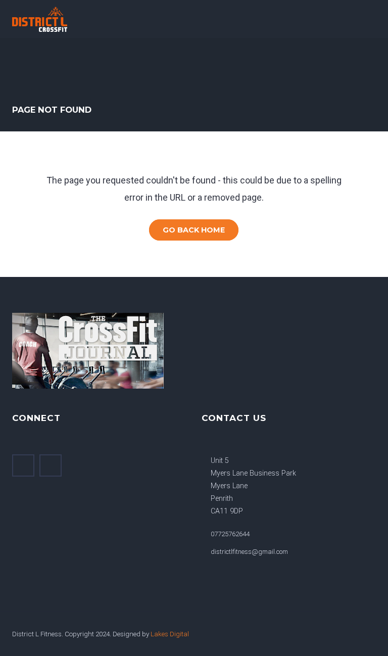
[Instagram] (50, 465)
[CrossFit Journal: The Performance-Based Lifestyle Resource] (95, 351)
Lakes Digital (170, 634)
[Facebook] (23, 465)
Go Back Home (194, 230)
